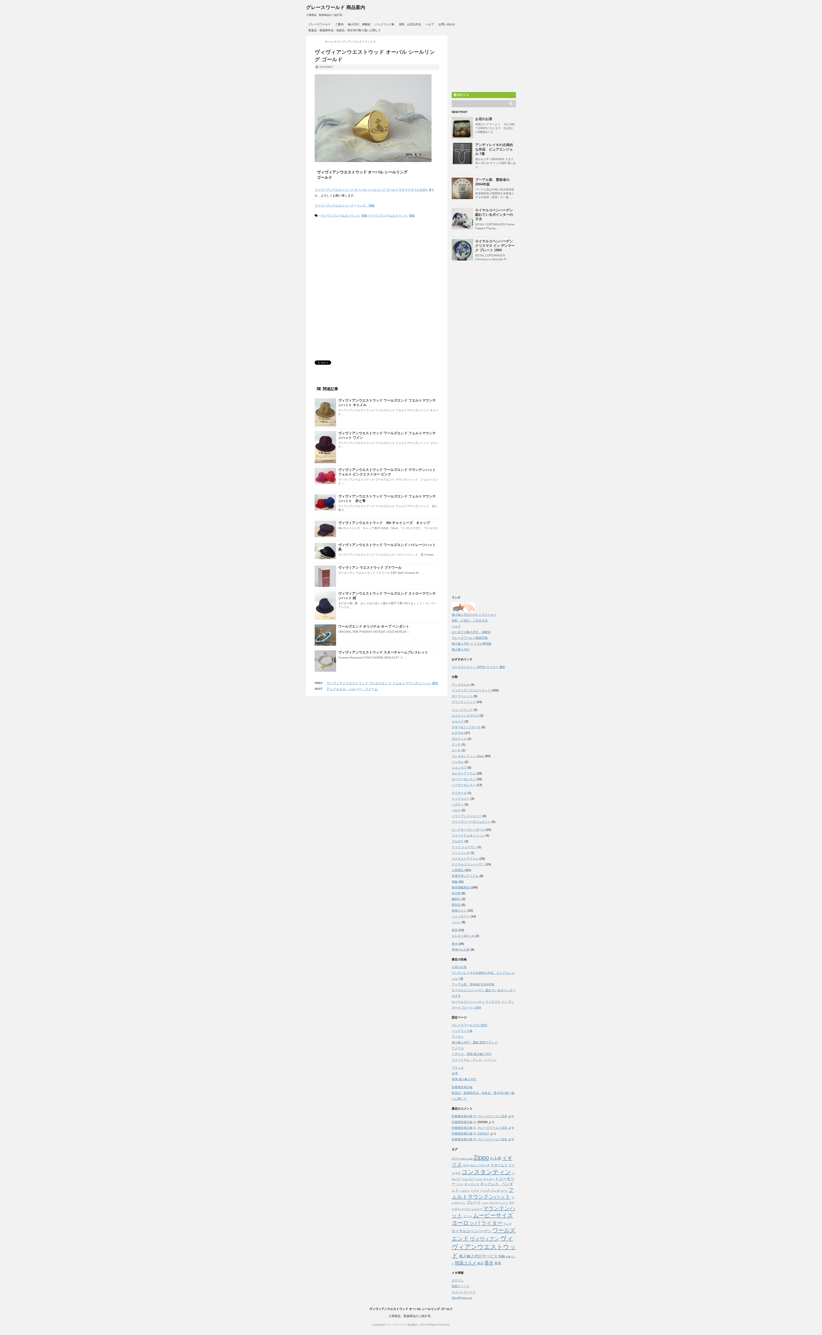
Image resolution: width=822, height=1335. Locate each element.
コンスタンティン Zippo (468, 756)
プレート (473, 1202)
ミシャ (456, 922)
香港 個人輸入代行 (464, 1079)
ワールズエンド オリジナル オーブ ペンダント (373, 626)
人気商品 (458, 870)
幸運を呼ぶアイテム (465, 876)
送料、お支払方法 (410, 24)
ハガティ (458, 804)
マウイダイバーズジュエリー (471, 821)
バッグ (485, 1190)
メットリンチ (461, 852)
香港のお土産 (461, 949)
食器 (455, 930)
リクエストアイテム (465, 858)
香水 (455, 943)
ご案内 (339, 24)
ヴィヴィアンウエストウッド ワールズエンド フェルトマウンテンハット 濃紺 (382, 683)
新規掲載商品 (461, 887)
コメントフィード (464, 1292)
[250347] (483, 1133)
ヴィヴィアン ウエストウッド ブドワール (370, 567)
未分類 (456, 893)
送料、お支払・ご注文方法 (470, 620)
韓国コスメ (459, 910)
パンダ (495, 1190)
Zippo (481, 1157)
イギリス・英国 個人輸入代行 (471, 1054)
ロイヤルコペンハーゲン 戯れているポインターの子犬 (494, 214)
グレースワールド (319, 24)
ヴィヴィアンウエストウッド (334, 205)
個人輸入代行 (461, 649)
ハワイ (475, 1190)
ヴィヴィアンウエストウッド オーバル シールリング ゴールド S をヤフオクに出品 (370, 189)
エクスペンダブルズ (465, 715)
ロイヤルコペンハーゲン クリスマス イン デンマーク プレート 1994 (495, 245)
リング (507, 1223)
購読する (462, 95)
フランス (458, 1067)
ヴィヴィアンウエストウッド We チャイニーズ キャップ (384, 523)
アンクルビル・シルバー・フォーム (352, 689)
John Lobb (466, 1158)
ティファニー (461, 798)
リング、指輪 (366, 205)
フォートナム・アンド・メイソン (474, 1059)
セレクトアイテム (464, 773)
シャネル (458, 761)
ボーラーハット (462, 696)
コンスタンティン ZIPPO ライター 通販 (478, 667)
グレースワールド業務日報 (470, 638)
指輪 (364, 215)
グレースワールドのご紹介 (470, 1025)
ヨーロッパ (466, 1223)
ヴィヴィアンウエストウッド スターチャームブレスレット (383, 652)
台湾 (455, 1073)
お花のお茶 (483, 119)
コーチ (456, 750)
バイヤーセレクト (464, 785)
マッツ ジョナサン (464, 847)
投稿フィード (461, 1286)
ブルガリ (458, 841)
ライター (458, 1036)
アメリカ (458, 1048)
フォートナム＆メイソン (468, 835)
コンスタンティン (486, 1171)
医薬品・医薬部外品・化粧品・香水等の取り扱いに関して (344, 30)
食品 (480, 1263)
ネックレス (471, 1184)
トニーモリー (461, 916)
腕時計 (456, 899)
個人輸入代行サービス (478, 1256)
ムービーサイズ (493, 1215)
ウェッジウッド (462, 709)
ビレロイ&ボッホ (463, 936)
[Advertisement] (351, 257)
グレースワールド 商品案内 (335, 7)
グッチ (456, 744)
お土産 (495, 1158)
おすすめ (458, 733)
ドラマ (459, 1184)
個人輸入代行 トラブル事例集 (471, 643)
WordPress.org (462, 1297)
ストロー (488, 1179)
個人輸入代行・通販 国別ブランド (474, 1042)
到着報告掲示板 (462, 1087)
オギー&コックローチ (466, 727)
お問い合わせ (446, 24)
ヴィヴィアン (484, 1238)
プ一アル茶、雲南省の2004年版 (473, 984)
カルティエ (459, 738)
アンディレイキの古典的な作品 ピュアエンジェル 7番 (494, 149)
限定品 (456, 904)
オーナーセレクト (464, 779)
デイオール (459, 793)
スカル (478, 1179)
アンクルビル (461, 684)
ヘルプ (430, 24)
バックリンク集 (384, 24)
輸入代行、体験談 (359, 24)
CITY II (455, 1158)
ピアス (504, 1190)
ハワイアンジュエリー (467, 816)
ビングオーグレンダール (468, 829)
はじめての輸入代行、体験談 (471, 632)
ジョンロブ (459, 767)
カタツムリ (499, 1165)
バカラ (456, 810)
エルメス (458, 721)
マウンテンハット (464, 702)
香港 (497, 1263)
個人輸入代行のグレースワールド (474, 614)
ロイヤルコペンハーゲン (468, 864)
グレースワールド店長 (492, 1116)
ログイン (458, 1280)
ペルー (485, 1202)
